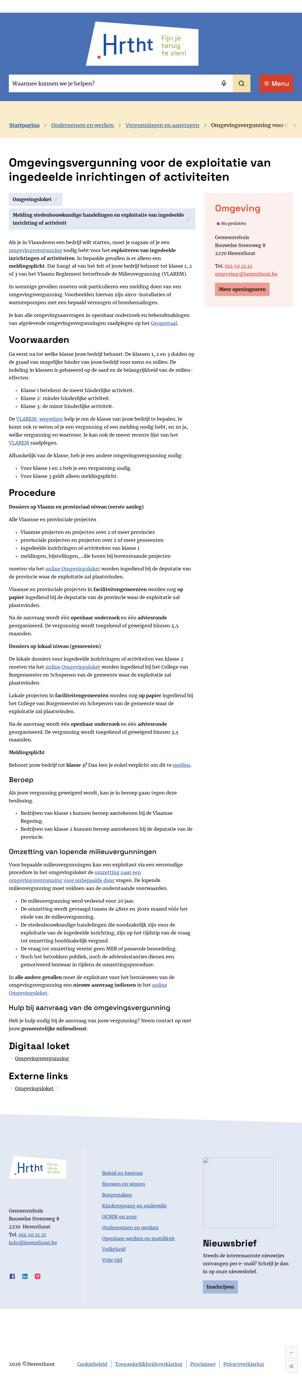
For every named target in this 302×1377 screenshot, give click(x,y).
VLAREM (19, 443)
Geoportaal (164, 323)
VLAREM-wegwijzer (39, 419)
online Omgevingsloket (72, 569)
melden (182, 765)
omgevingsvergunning (35, 250)
